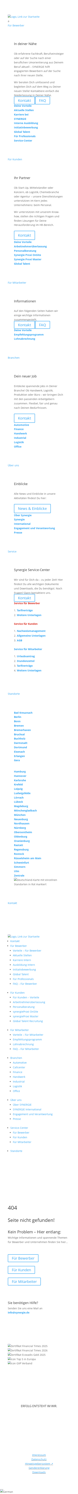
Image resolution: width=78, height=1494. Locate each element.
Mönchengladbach (25, 810)
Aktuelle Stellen (22, 955)
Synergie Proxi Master (27, 259)
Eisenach (19, 751)
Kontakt (24, 235)
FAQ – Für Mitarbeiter (26, 1049)
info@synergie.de (18, 1312)
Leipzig (18, 789)
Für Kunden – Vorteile (26, 997)
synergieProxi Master (25, 1016)
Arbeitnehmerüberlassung (29, 1002)
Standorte (16, 1151)
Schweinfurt (21, 862)
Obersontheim (23, 832)
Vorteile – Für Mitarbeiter (28, 1034)
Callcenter (19, 1067)
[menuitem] (39, 21)
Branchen (16, 1058)
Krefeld (18, 784)
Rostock (19, 854)
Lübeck (18, 801)
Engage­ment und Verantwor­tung (33, 1114)
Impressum (39, 1455)
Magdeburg (21, 806)
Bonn (17, 721)
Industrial (19, 1081)
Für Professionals (23, 979)
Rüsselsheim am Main (27, 858)
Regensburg (21, 849)
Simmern (19, 866)
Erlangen (19, 756)
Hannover (20, 776)
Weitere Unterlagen (29, 615)
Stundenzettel (25, 661)
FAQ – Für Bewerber (25, 983)
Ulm (16, 871)
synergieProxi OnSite (25, 1011)
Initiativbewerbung (24, 969)
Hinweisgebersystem (39, 1463)
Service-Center (19, 1128)
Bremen (19, 725)
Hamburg (20, 771)
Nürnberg (20, 828)
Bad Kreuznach (23, 712)
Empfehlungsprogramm (27, 1039)
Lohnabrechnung (23, 1044)
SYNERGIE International (27, 1109)
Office (16, 1091)
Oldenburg (20, 836)
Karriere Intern (22, 960)
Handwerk (19, 1077)
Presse (17, 1119)
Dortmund (20, 747)
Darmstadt (20, 743)
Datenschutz (39, 1459)
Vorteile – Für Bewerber (27, 950)
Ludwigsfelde (22, 793)
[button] (39, 1491)
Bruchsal (19, 734)
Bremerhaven (22, 730)
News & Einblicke (32, 508)
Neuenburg (21, 819)
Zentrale (19, 875)
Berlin (17, 717)
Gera (17, 760)
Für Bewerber (18, 946)
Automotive (20, 1062)
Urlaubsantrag (26, 656)
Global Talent (21, 974)
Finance (17, 1072)
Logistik (17, 1086)
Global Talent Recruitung (28, 1021)
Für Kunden (17, 992)
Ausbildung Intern (24, 964)
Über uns (16, 1100)
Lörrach (19, 797)
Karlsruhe (20, 780)
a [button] (8, 21)
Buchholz (19, 738)
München (20, 815)
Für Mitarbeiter (19, 1030)
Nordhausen (21, 823)
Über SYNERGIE (22, 1104)
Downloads (39, 1472)
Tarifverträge (25, 610)
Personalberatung (24, 1007)
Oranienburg (22, 841)
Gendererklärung (39, 1468)
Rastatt (18, 845)
